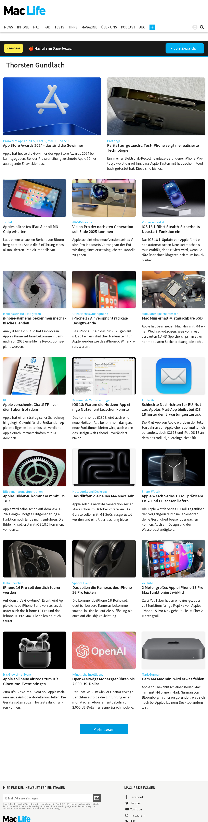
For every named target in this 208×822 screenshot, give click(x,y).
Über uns (109, 27)
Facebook (137, 797)
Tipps (72, 27)
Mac (36, 27)
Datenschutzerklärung (49, 808)
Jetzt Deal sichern (186, 48)
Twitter (135, 803)
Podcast (128, 27)
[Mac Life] (52, 819)
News (8, 27)
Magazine (89, 27)
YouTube (136, 809)
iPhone (23, 27)
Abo (142, 27)
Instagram (137, 815)
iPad (46, 27)
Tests (59, 27)
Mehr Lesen (104, 729)
